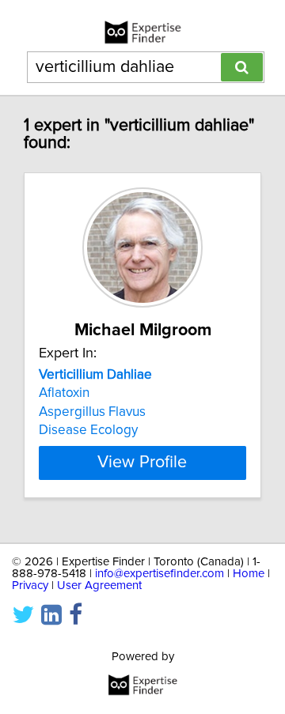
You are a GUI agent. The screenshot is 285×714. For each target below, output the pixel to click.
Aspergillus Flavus (92, 412)
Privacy (30, 585)
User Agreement (99, 585)
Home (248, 574)
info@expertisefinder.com (159, 574)
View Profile (142, 462)
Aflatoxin (64, 393)
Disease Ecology (88, 430)
